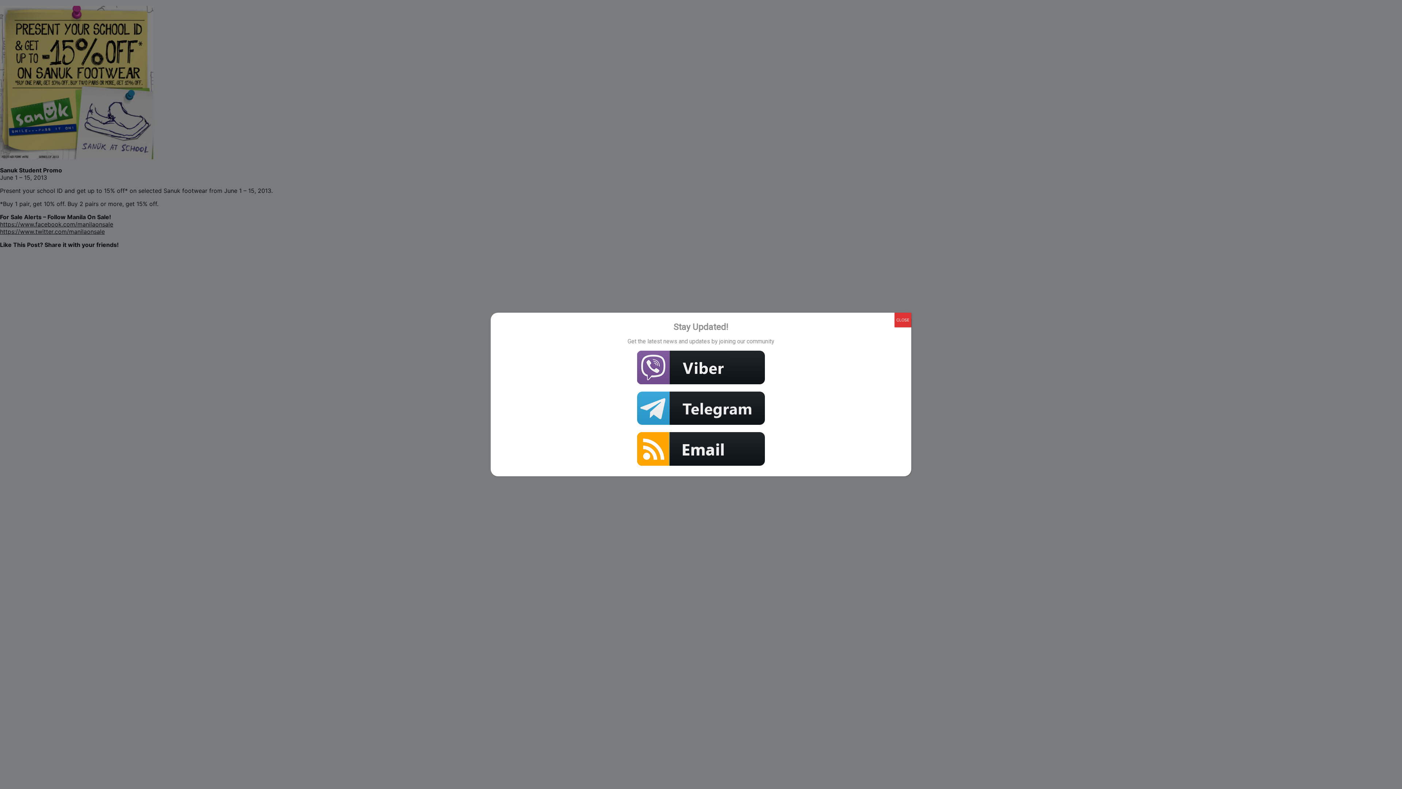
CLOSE (902, 320)
